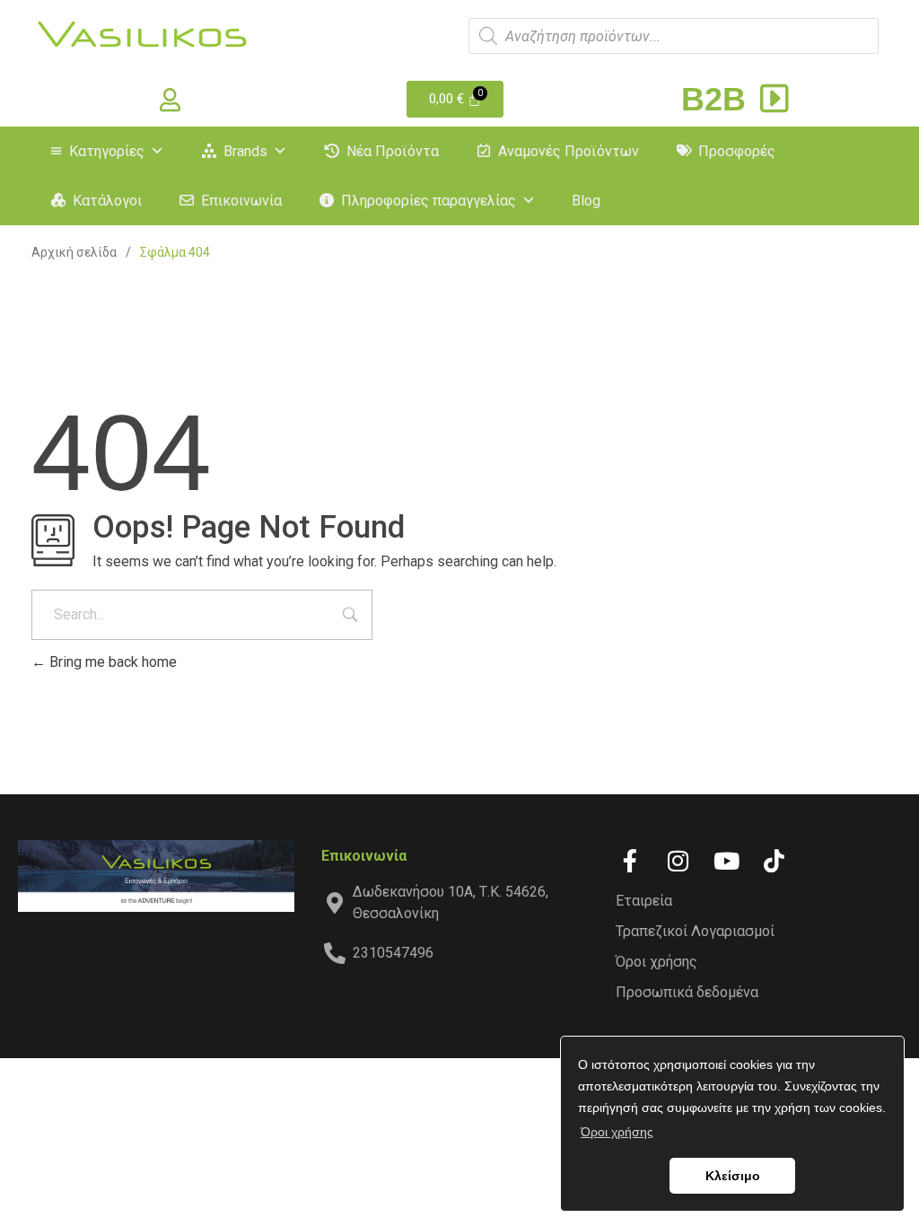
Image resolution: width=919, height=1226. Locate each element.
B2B (718, 99)
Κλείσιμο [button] (732, 1176)
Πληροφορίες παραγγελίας (428, 200)
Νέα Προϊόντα (392, 151)
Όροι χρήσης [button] (617, 1132)
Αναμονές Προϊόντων (568, 151)
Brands (245, 151)
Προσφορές (736, 151)
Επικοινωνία (241, 200)
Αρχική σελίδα (74, 252)
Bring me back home (111, 661)
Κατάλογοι (107, 200)
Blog (586, 200)
